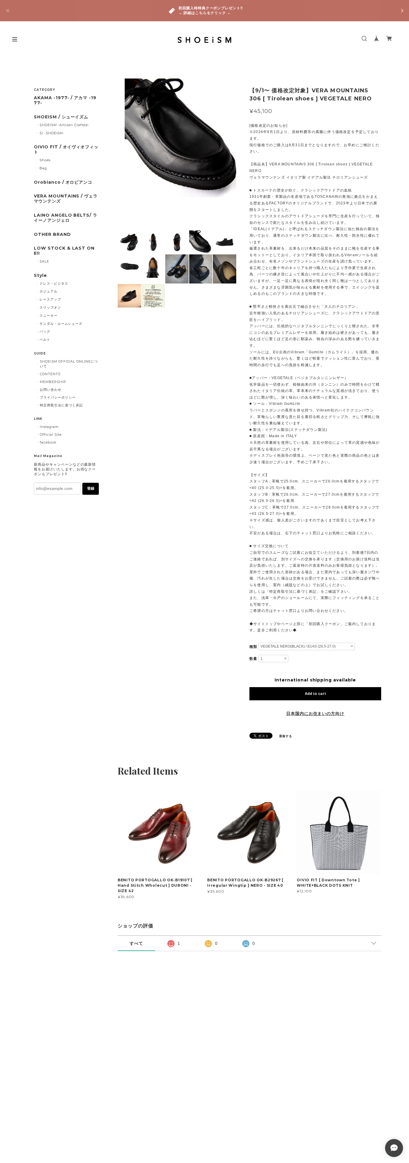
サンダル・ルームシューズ (61, 324)
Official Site (50, 434)
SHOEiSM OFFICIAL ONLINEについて (69, 363)
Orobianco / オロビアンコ (63, 182)
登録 (90, 488)
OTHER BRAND (52, 234)
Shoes (45, 160)
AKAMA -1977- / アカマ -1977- (65, 100)
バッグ (45, 331)
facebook (48, 442)
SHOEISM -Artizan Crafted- (64, 125)
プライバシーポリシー (58, 397)
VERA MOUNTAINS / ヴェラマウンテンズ (66, 199)
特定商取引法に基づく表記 (61, 405)
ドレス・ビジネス (54, 283)
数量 (253, 659)
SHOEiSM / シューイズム (61, 117)
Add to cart (315, 694)
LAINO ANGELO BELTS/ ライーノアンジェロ (65, 218)
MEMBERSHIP (53, 382)
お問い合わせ (50, 389)
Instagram (49, 427)
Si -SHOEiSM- (52, 133)
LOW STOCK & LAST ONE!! (64, 251)
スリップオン (50, 307)
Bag (43, 168)
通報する (285, 736)
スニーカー (48, 315)
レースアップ (50, 299)
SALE (44, 261)
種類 (253, 647)
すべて (136, 943)
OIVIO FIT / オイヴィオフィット (66, 149)
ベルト (45, 339)
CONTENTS (50, 374)
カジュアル (48, 291)
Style (40, 275)
